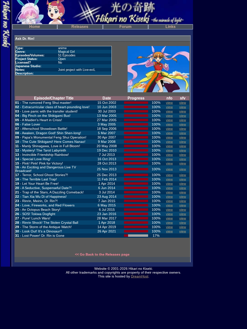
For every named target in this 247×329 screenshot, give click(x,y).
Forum (125, 27)
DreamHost (139, 276)
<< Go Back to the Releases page (102, 254)
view (169, 103)
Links (170, 27)
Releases (79, 27)
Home (34, 27)
